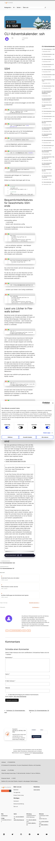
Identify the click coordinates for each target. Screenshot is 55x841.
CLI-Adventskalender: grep (48, 69)
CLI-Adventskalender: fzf (48, 64)
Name (7, 674)
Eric (12, 38)
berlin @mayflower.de (19, 819)
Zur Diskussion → (35, 607)
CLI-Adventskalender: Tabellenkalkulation (47, 99)
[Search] (45, 7)
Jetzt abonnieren (36, 736)
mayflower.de (4, 815)
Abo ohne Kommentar (20, 696)
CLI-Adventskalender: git (48, 145)
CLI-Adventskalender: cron (48, 116)
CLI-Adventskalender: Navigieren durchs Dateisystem (47, 92)
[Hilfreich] (18, 555)
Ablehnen (10, 437)
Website (7, 688)
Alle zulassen (45, 437)
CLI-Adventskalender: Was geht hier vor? (48, 157)
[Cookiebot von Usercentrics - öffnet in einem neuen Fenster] (43, 403)
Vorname (34, 729)
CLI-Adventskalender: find (48, 86)
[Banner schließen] (52, 403)
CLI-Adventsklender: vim (47, 182)
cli (7, 630)
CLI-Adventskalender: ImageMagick (47, 134)
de (17, 346)
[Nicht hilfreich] (21, 555)
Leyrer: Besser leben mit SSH (14, 459)
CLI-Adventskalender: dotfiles (47, 105)
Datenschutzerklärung (38, 752)
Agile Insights (37, 789)
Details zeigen (46, 432)
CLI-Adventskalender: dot (48, 140)
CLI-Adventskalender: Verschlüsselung (47, 128)
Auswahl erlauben (27, 437)
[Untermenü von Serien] (21, 7)
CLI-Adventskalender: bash (48, 74)
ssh (24, 630)
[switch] (21, 427)
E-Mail (42, 729)
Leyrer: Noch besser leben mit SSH (16, 461)
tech (28, 630)
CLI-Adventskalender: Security (47, 170)
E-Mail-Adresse (10, 681)
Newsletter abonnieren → (34, 602)
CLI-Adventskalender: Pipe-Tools (48, 80)
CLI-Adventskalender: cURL (48, 49)
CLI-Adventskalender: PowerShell (47, 176)
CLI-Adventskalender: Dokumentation (47, 151)
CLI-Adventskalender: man (48, 54)
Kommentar (9, 657)
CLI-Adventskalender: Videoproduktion (47, 164)
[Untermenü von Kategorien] (11, 7)
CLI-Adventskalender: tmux (48, 111)
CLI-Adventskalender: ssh (48, 59)
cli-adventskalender (15, 630)
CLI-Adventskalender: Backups (47, 122)
